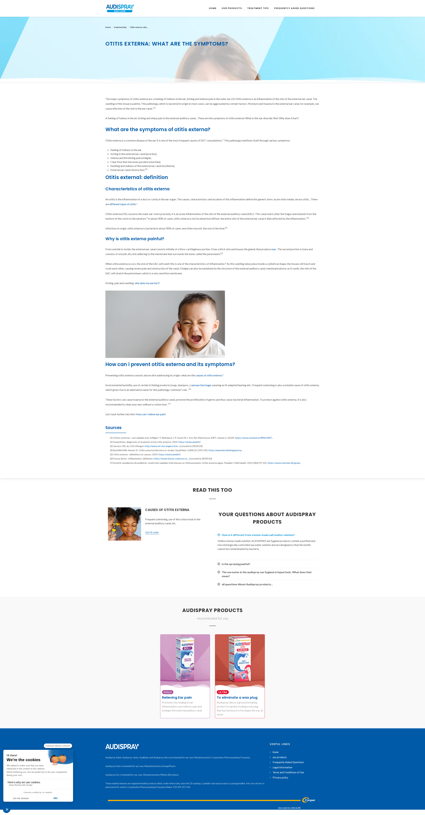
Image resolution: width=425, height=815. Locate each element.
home (108, 27)
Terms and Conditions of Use (288, 772)
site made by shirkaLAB (289, 808)
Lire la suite (152, 532)
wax (273, 249)
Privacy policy (280, 777)
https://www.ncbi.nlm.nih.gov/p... (284, 462)
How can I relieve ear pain (150, 414)
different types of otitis (123, 204)
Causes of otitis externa (167, 509)
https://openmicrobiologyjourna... (226, 450)
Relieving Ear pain (177, 697)
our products (280, 757)
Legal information (282, 767)
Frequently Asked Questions (288, 762)
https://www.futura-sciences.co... (171, 458)
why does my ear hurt (147, 283)
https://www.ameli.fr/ (189, 441)
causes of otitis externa (209, 375)
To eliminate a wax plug (237, 697)
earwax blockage (201, 385)
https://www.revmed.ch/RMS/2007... (254, 437)
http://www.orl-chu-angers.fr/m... (162, 446)
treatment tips (120, 27)
